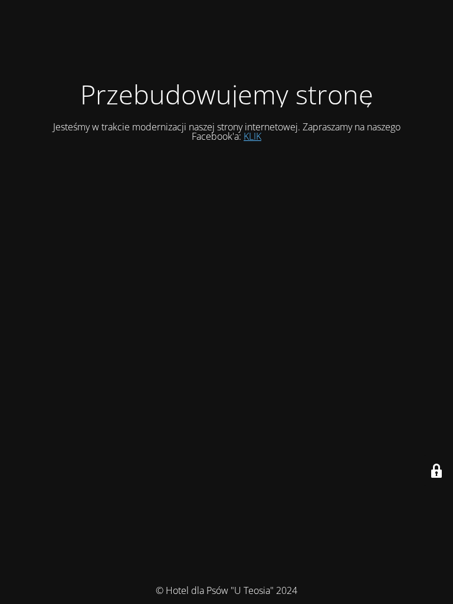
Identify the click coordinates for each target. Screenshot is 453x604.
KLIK (252, 136)
